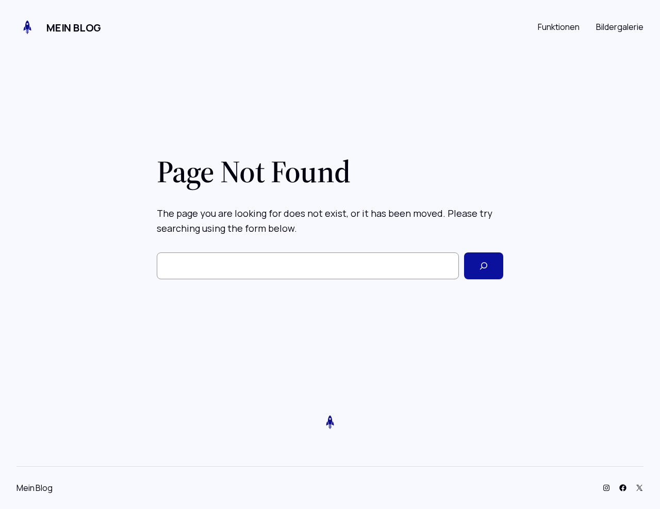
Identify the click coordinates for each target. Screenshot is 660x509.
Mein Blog (73, 28)
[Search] (483, 265)
